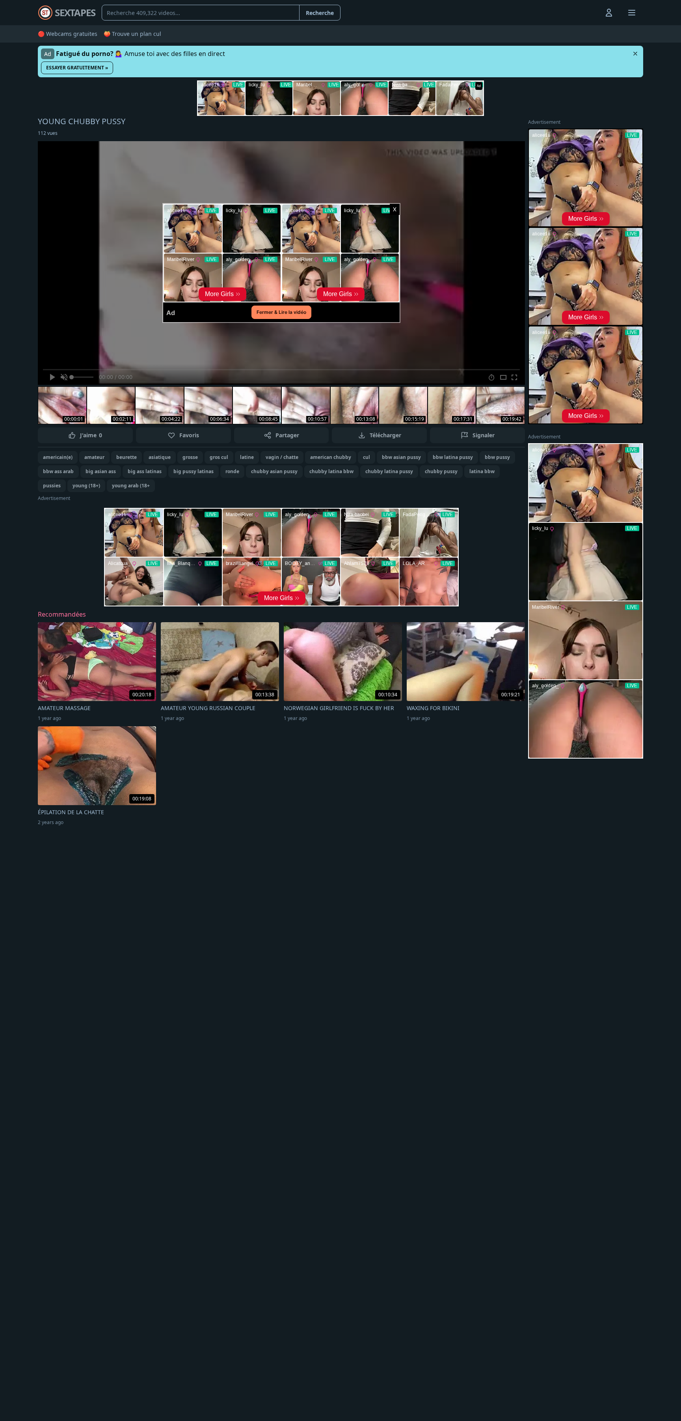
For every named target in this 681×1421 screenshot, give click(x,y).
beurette (126, 457)
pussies (52, 485)
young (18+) (86, 485)
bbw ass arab (58, 471)
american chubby (330, 457)
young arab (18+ (131, 485)
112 (48, 133)
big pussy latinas (193, 471)
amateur (94, 457)
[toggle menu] (590, 13)
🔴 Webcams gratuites (67, 33)
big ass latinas (145, 471)
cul (366, 457)
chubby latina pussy (389, 471)
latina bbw (482, 471)
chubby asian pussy (274, 471)
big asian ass (101, 471)
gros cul (219, 457)
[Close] (635, 53)
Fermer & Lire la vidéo (281, 312)
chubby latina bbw (331, 471)
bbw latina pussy (453, 457)
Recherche (320, 13)
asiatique (160, 457)
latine (247, 457)
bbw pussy (497, 457)
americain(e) (58, 457)
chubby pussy (441, 471)
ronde (232, 471)
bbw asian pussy (401, 457)
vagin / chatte (282, 457)
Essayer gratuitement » (77, 67)
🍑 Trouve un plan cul (132, 33)
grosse (190, 457)
